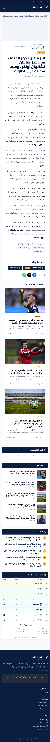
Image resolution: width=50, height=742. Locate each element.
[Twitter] (29, 275)
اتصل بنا (42, 720)
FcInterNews (40, 134)
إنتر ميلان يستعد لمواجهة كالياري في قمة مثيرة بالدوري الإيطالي (23, 564)
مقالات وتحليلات (42, 709)
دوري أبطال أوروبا (42, 706)
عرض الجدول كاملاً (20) (26, 625)
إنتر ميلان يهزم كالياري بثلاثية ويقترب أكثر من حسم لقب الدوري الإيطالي (24, 558)
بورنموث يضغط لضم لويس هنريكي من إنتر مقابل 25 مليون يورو (23, 551)
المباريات (45, 696)
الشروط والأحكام (39, 729)
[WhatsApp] (24, 275)
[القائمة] (4, 7)
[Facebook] (34, 275)
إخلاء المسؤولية (40, 723)
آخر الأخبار (45, 693)
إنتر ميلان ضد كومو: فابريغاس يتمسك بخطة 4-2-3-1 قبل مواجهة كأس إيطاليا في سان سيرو (23, 538)
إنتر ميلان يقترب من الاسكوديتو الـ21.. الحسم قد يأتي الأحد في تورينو (23, 545)
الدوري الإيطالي (43, 702)
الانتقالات (33, 44)
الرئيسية (41, 44)
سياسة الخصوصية (38, 726)
